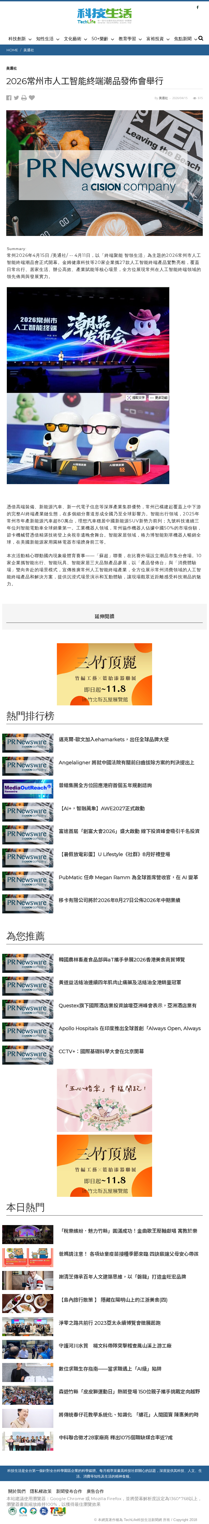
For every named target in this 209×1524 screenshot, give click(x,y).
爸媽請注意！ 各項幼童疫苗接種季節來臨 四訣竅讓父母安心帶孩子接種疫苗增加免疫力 (129, 1254)
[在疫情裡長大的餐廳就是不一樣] (104, 1100)
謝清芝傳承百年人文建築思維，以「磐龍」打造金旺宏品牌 (122, 1277)
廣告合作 (95, 1491)
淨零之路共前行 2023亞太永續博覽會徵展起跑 (110, 1323)
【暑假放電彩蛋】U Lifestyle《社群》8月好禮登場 (114, 854)
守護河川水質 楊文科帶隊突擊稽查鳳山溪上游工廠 (115, 1346)
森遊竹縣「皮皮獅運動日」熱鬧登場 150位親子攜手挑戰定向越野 (129, 1391)
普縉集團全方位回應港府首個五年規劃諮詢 (105, 785)
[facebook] (10, 99)
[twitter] (17, 99)
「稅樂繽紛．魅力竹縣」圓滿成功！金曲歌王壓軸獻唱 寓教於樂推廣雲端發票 (128, 1231)
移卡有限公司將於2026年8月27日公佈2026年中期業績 (119, 900)
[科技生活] (104, 19)
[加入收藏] (32, 99)
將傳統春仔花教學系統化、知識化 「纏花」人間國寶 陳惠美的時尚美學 (129, 1415)
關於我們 (17, 1491)
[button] (201, 39)
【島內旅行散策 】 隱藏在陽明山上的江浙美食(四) (113, 1300)
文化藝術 (72, 38)
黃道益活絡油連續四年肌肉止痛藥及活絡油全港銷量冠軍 (120, 982)
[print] (25, 99)
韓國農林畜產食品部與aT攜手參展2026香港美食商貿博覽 (122, 960)
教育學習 (127, 38)
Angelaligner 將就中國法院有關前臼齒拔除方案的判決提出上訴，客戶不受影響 (127, 762)
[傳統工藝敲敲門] (104, 674)
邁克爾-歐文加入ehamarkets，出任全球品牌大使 (114, 739)
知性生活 (45, 38)
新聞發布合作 (69, 1491)
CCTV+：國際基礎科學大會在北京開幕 (101, 1051)
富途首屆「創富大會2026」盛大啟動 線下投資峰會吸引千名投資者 (129, 831)
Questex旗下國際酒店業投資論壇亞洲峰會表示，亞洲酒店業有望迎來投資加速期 (128, 1005)
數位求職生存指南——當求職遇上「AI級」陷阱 (110, 1369)
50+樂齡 (100, 38)
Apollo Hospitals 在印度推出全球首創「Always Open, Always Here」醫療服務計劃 (130, 1028)
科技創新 (17, 38)
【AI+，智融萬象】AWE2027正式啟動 (102, 808)
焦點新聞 (183, 38)
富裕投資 (155, 38)
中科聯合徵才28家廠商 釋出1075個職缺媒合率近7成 (116, 1437)
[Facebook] (197, 7)
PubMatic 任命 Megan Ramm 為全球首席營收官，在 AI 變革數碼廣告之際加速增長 (128, 877)
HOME (12, 50)
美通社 (28, 50)
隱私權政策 (41, 1491)
